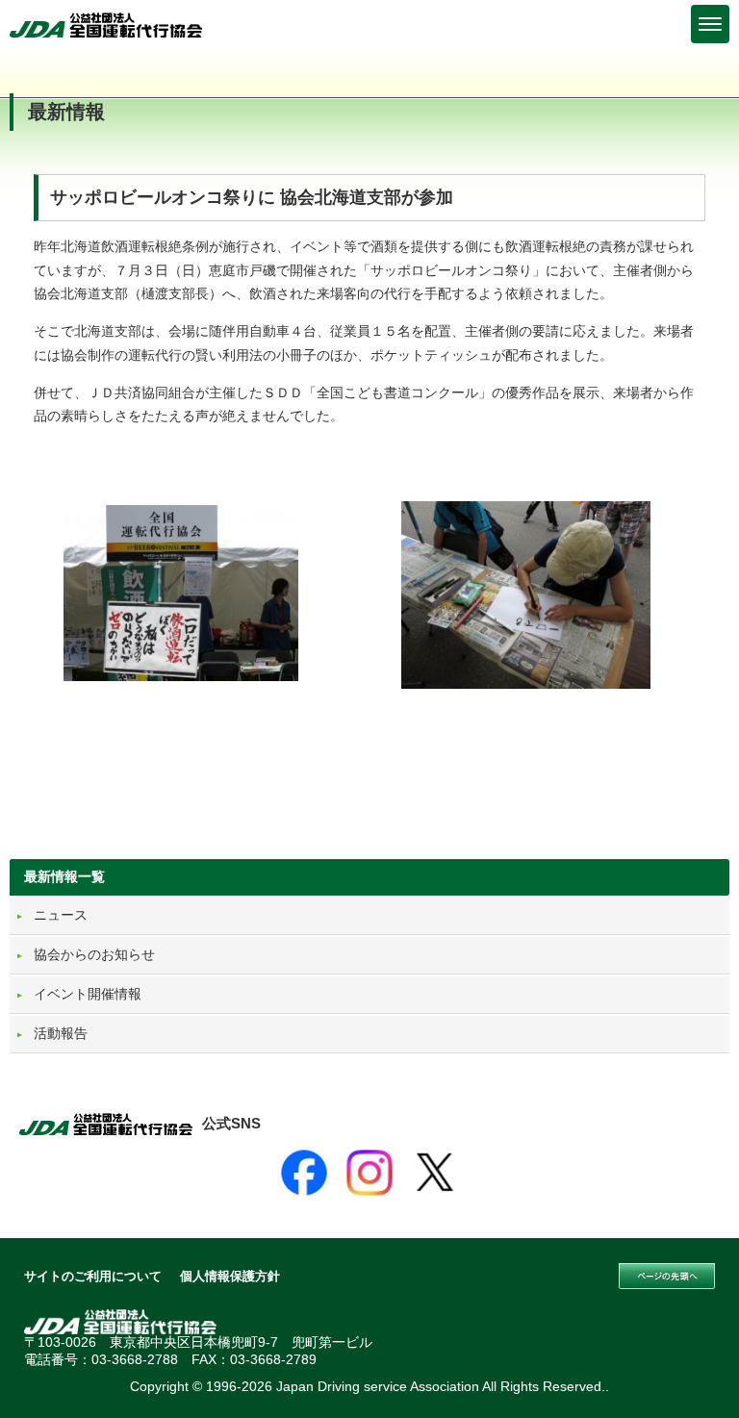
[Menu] (710, 24)
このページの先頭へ (667, 1276)
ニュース (61, 915)
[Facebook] (304, 1173)
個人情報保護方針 (230, 1276)
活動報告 (61, 1033)
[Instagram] (369, 1173)
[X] (435, 1173)
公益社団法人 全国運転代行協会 (106, 25)
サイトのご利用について (93, 1276)
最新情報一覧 (64, 876)
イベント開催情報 (87, 993)
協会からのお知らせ (94, 954)
